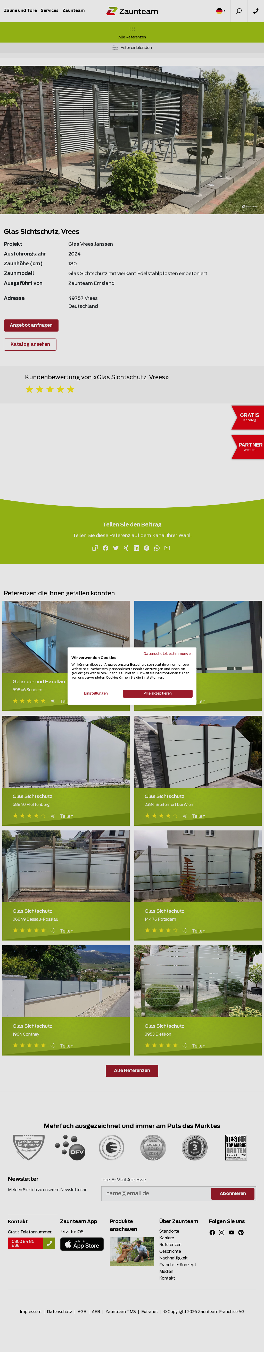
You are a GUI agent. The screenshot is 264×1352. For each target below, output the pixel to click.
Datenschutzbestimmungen (168, 654)
